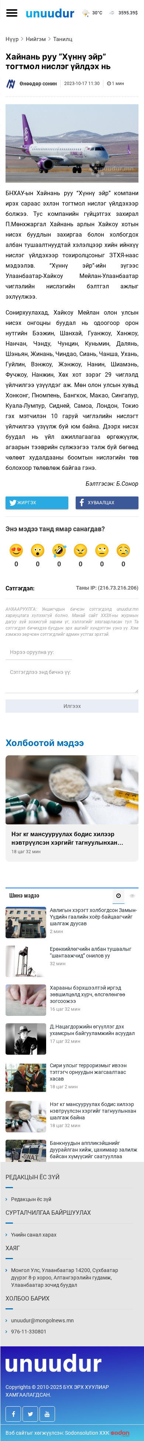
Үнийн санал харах (33, 1235)
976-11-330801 (29, 1332)
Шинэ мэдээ (24, 895)
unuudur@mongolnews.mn (42, 1320)
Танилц (62, 39)
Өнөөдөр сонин (38, 84)
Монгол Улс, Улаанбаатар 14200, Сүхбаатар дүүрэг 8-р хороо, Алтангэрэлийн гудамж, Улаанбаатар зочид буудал (64, 1277)
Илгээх (72, 706)
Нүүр (12, 39)
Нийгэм (36, 39)
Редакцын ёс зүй (31, 1199)
